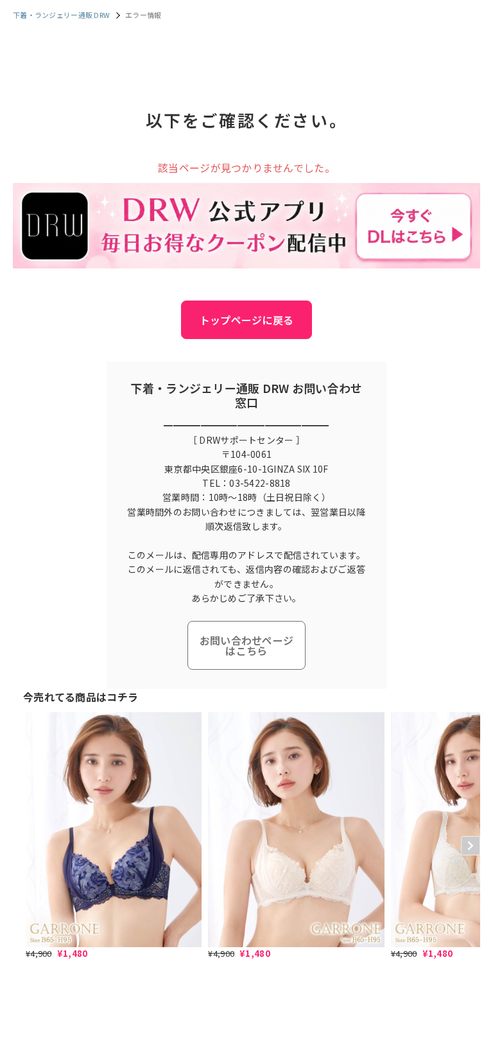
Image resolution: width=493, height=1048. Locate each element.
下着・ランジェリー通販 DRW (61, 15)
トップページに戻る (247, 320)
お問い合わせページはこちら (247, 645)
